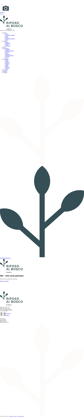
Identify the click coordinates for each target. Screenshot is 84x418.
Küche (6, 36)
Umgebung (6, 48)
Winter (6, 61)
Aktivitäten (6, 59)
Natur (6, 53)
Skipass (5, 72)
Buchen (5, 71)
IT (3, 12)
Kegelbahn (7, 62)
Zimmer (5, 41)
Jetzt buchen (7, 43)
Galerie (6, 34)
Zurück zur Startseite (4, 281)
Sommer (7, 60)
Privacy (15, 416)
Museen (7, 63)
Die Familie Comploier (10, 35)
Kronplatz (7, 52)
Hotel (5, 32)
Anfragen (6, 69)
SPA (5, 47)
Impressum (11, 416)
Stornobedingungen (20, 416)
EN (2, 12)
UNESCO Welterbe (9, 50)
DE (1, 12)
